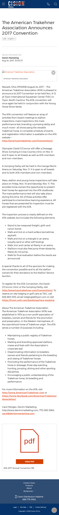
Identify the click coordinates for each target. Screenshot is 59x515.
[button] (48, 4)
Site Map (23, 507)
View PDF (29, 461)
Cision (33, 511)
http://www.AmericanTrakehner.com (23, 392)
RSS (31, 507)
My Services (28, 491)
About (29, 488)
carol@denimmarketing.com (18, 413)
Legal (15, 507)
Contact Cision (29, 483)
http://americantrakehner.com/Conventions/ (27, 141)
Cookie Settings (40, 507)
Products (29, 485)
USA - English (8, 39)
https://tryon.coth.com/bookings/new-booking (28, 300)
